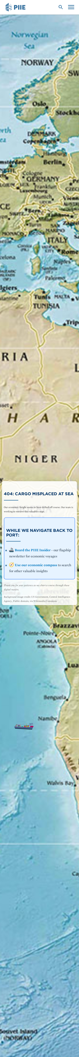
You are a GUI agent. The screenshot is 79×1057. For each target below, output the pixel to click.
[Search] (60, 7)
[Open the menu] (71, 7)
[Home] (16, 7)
